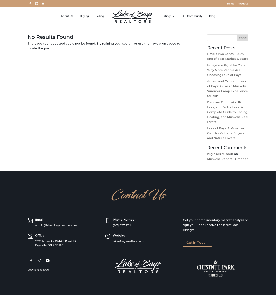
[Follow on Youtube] (43, 3)
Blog (212, 16)
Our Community (192, 16)
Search (243, 37)
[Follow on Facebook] (30, 3)
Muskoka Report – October (227, 159)
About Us (243, 4)
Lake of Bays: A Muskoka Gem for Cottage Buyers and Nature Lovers (225, 133)
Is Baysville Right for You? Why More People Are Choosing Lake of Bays (226, 70)
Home (230, 4)
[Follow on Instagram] (36, 3)
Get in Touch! (197, 243)
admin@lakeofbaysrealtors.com (56, 225)
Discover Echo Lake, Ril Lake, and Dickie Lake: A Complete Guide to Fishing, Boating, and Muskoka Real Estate (227, 112)
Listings (166, 16)
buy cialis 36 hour (220, 154)
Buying (84, 16)
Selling (100, 16)
